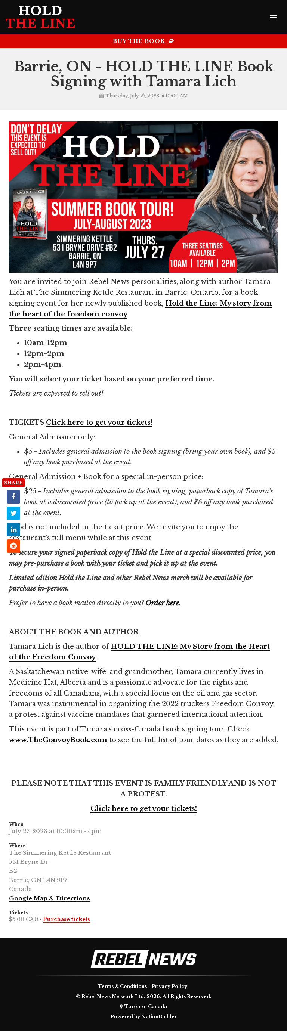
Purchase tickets (66, 919)
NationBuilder (159, 1016)
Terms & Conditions (122, 986)
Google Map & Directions (49, 898)
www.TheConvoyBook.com (58, 740)
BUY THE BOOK (140, 41)
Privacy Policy (169, 986)
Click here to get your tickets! (99, 422)
